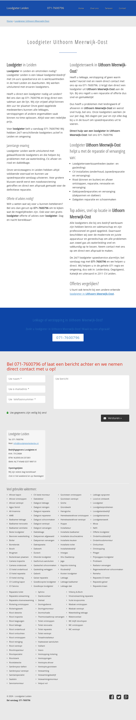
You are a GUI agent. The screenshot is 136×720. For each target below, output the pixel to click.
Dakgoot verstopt (42, 523)
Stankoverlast (44, 596)
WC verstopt (74, 629)
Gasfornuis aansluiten (44, 561)
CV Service (14, 586)
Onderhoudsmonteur (103, 540)
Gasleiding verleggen (43, 569)
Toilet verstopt (44, 633)
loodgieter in (92, 293)
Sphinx (41, 592)
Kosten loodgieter (69, 573)
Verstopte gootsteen (47, 666)
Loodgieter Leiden (18, 8)
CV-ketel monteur (42, 494)
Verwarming (43, 670)
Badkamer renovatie (18, 523)
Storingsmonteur (45, 608)
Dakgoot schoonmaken (44, 519)
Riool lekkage (15, 625)
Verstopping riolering (47, 654)
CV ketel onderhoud (18, 569)
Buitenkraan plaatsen (19, 557)
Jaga (62, 561)
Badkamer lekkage (17, 519)
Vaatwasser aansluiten (48, 641)
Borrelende (14, 544)
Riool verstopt (15, 645)
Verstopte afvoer (45, 662)
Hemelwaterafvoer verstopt (73, 519)
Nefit (95, 528)
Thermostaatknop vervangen (51, 616)
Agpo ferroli (14, 507)
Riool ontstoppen (17, 637)
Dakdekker (38, 498)
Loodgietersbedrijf (101, 511)
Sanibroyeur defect (18, 666)
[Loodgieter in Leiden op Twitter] (119, 696)
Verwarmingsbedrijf (47, 675)
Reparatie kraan (100, 586)
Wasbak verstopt (76, 608)
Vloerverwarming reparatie (81, 596)
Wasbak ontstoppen (78, 604)
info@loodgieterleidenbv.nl (26, 443)
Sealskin (13, 679)
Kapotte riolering (68, 565)
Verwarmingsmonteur (48, 679)
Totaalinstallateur (46, 637)
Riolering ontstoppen (19, 604)
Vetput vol (43, 683)
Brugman (13, 552)
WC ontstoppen (76, 625)
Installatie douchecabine (72, 536)
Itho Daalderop (67, 557)
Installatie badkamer (70, 532)
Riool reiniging (15, 641)
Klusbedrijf (65, 569)
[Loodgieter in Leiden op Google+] (126, 696)
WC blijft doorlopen (78, 621)
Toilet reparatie (45, 629)
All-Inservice (14, 511)
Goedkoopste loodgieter (45, 581)
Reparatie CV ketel (101, 577)
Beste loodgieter (16, 532)
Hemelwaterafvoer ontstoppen (75, 515)
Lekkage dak (66, 586)
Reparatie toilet (16, 592)
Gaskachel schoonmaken (45, 565)
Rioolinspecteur (16, 650)
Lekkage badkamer (69, 581)
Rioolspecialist (15, 654)
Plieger (96, 552)
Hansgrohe (65, 511)
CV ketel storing (16, 577)
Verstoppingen (45, 658)
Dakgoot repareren (42, 515)
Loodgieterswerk (100, 519)
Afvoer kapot (15, 494)
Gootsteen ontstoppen (71, 494)
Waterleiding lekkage (78, 612)
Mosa (95, 523)
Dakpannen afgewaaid (44, 536)
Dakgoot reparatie (42, 511)
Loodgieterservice (101, 515)
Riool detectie (15, 612)
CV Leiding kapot (17, 581)
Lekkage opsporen (101, 494)
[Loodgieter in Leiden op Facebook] (112, 696)
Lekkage (64, 577)
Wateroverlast (75, 616)
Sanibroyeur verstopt (19, 670)
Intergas (64, 552)
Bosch (12, 548)
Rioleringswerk (16, 608)
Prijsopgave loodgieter (103, 557)
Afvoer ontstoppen (18, 498)
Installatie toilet (68, 544)
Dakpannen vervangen (44, 540)
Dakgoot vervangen (43, 528)
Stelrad (41, 600)
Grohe (63, 503)
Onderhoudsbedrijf (102, 536)
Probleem (97, 561)
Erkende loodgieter (42, 557)
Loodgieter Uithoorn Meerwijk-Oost (32, 21)
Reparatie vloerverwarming (21, 600)
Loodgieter (98, 503)
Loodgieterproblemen (103, 507)
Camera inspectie (17, 561)
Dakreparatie (39, 544)
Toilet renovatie (45, 625)
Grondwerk (66, 507)
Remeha (96, 573)
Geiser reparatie (41, 577)
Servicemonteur (16, 683)
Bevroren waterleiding (19, 536)
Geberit (37, 573)
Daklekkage (39, 532)
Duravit (37, 552)
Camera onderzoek (17, 565)
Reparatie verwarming (19, 596)
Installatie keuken (69, 540)
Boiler (12, 540)
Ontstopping (99, 548)
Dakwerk (38, 548)
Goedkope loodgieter (43, 586)
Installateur (66, 528)
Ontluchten (98, 544)
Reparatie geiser (100, 581)
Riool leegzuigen (16, 621)
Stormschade (44, 612)
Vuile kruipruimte (77, 600)
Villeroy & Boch (76, 592)
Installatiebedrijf (68, 548)
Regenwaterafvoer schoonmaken (108, 569)
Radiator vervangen (102, 565)
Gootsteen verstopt (69, 498)
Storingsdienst (44, 604)
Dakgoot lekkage (41, 503)
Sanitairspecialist (16, 675)
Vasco (40, 650)
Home (10, 21)
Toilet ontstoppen (46, 621)
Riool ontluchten (17, 633)
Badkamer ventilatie (18, 528)
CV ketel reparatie (17, 573)
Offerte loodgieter (101, 532)
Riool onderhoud (17, 629)
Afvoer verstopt (16, 503)
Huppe (64, 523)
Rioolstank (14, 658)
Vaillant (41, 645)
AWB (11, 515)
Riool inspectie (16, 616)
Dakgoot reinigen (41, 507)
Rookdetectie (15, 662)
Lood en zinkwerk (101, 498)
